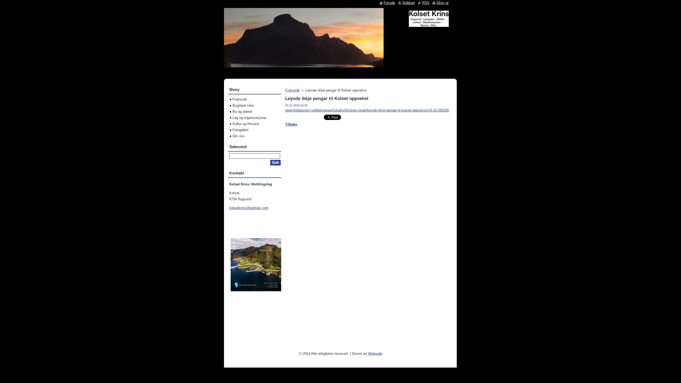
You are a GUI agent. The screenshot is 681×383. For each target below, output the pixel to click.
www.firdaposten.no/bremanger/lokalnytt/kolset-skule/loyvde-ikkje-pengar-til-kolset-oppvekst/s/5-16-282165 (367, 110)
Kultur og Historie (245, 124)
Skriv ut (443, 3)
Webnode (375, 354)
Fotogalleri (240, 130)
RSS (425, 3)
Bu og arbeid (242, 112)
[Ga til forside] (429, 24)
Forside (389, 3)
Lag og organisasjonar (249, 118)
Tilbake (291, 124)
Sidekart (408, 3)
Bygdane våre (243, 105)
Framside (292, 90)
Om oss (238, 136)
